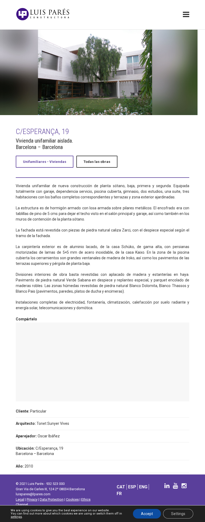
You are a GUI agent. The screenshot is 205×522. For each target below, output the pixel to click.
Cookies (72, 499)
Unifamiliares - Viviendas (44, 162)
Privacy (32, 499)
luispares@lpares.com (33, 494)
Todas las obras (97, 162)
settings (16, 517)
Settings (178, 514)
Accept (147, 514)
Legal (20, 499)
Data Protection (52, 499)
